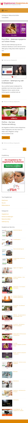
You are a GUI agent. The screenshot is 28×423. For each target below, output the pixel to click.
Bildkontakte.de (6, 205)
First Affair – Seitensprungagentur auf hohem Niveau (19, 344)
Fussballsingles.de (16, 239)
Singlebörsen (5, 214)
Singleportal (14, 60)
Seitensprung (7, 60)
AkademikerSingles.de (17, 230)
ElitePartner (5, 200)
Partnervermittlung (8, 101)
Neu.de (4, 203)
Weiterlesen (6, 54)
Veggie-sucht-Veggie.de (18, 267)
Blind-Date (15, 371)
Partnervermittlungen (7, 216)
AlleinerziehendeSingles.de (18, 248)
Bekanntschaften (6, 219)
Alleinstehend (16, 381)
